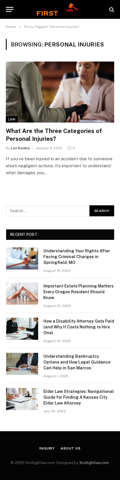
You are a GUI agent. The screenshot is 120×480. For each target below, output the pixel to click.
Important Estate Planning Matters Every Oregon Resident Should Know (78, 292)
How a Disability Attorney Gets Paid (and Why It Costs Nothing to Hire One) (78, 327)
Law (11, 119)
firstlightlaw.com (94, 463)
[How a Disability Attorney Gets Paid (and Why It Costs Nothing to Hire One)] (22, 329)
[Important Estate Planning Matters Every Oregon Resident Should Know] (22, 294)
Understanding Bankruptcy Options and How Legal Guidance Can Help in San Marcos (76, 362)
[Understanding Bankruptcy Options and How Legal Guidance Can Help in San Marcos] (22, 364)
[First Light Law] (59, 9)
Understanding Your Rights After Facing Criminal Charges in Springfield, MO (76, 257)
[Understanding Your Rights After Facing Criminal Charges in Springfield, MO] (22, 258)
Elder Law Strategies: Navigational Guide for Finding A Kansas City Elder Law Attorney (78, 397)
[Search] (111, 9)
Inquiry (47, 448)
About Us (71, 448)
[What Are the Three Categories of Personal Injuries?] (60, 92)
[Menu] (9, 9)
